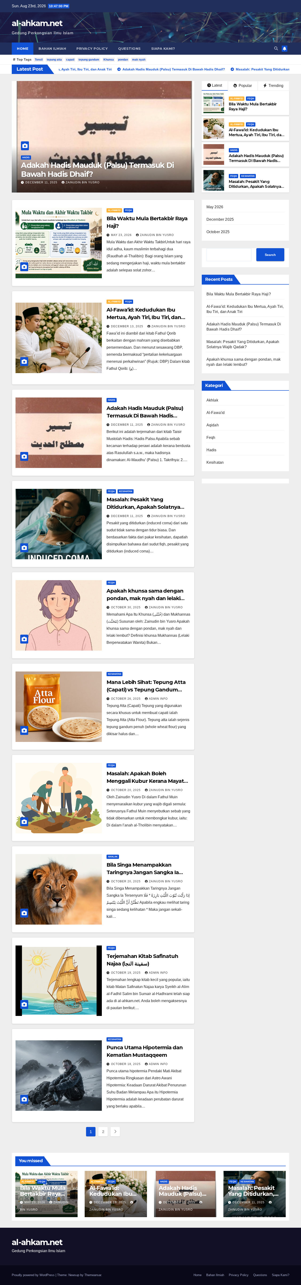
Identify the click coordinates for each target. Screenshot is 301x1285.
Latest (217, 85)
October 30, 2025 (126, 607)
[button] (276, 48)
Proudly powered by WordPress (33, 1275)
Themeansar (92, 1275)
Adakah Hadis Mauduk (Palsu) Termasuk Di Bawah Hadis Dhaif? (256, 161)
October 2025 (218, 232)
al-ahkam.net (37, 23)
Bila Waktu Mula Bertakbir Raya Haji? (238, 294)
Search (270, 255)
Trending (275, 86)
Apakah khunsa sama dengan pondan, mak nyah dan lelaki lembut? (145, 598)
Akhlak (113, 856)
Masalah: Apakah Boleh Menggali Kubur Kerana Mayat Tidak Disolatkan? (145, 781)
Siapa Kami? (163, 48)
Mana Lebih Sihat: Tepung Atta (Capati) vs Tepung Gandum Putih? (146, 689)
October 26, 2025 (126, 698)
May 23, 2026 (122, 235)
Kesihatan (40, 157)
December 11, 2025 (41, 182)
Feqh (25, 157)
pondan (123, 59)
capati (70, 59)
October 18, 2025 (126, 1064)
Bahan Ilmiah (52, 48)
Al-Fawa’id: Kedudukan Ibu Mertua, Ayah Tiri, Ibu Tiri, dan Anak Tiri (256, 135)
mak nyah (138, 59)
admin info (158, 698)
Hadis (234, 150)
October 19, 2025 (126, 972)
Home (22, 48)
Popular (245, 86)
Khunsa (108, 59)
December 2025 (220, 219)
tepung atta (54, 59)
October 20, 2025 (126, 790)
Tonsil (39, 59)
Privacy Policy (92, 48)
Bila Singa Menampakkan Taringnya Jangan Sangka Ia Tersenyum (142, 872)
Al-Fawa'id (236, 98)
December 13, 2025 (127, 326)
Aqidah (212, 425)
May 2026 (214, 207)
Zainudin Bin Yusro (82, 182)
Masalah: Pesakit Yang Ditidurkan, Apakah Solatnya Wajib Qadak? (95, 170)
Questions (129, 48)
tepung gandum (89, 59)
